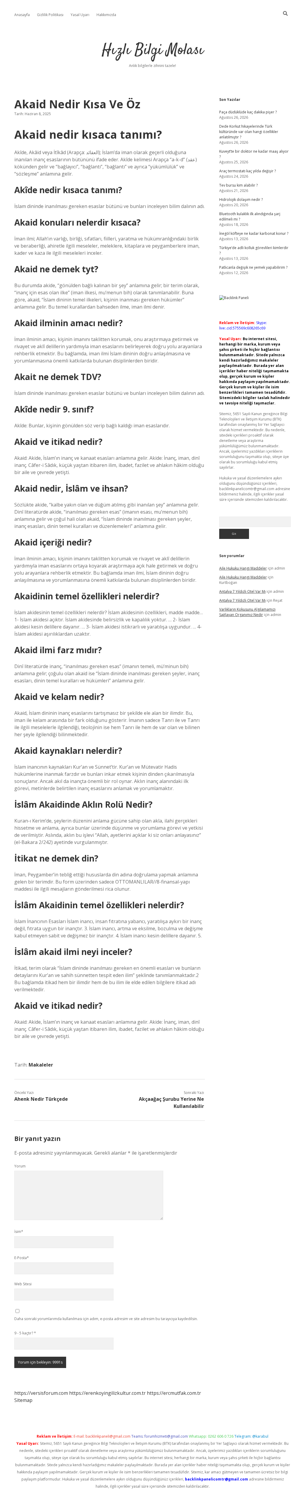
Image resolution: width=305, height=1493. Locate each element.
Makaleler (41, 1064)
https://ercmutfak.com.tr (174, 1393)
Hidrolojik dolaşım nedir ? (241, 199)
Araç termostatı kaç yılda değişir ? (247, 170)
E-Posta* (21, 1257)
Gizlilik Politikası (50, 14)
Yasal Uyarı (80, 14)
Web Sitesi (23, 1283)
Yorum (20, 1166)
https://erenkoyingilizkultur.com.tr (107, 1393)
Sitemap (23, 1400)
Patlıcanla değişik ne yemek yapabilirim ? (253, 267)
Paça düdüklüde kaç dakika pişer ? (248, 112)
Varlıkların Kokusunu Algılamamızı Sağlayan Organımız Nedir (247, 612)
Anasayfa (22, 14)
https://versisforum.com (41, 1393)
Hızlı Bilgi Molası (152, 50)
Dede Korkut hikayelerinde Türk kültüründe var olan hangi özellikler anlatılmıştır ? (248, 132)
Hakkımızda (106, 14)
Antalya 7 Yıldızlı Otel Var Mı (242, 591)
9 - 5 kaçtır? (25, 1333)
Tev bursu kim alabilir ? (238, 185)
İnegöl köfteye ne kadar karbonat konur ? (253, 233)
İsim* (18, 1231)
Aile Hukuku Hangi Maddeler (243, 568)
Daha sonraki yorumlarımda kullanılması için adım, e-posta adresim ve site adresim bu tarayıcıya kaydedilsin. (106, 1318)
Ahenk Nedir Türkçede (41, 1099)
